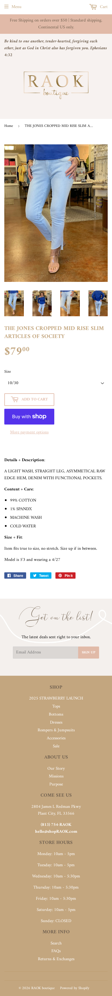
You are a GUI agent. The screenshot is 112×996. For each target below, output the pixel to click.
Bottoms (56, 714)
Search (56, 943)
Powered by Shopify (74, 988)
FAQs (56, 951)
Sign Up (88, 653)
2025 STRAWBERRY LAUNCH (56, 698)
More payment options (29, 432)
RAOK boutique (43, 988)
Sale (56, 746)
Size (7, 372)
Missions (56, 776)
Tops (56, 706)
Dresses (56, 722)
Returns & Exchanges (56, 959)
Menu (16, 7)
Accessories (56, 738)
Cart (103, 7)
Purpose (56, 784)
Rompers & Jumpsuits (56, 730)
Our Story (56, 769)
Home (8, 126)
